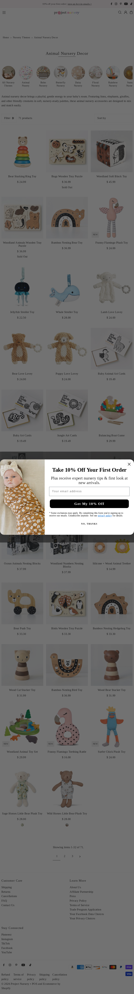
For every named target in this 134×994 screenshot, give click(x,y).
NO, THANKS (89, 523)
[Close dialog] (129, 464)
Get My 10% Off (89, 504)
